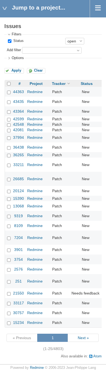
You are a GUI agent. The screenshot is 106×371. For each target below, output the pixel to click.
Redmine (35, 92)
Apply (16, 70)
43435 (18, 101)
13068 (18, 206)
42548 (18, 124)
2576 (18, 269)
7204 (18, 237)
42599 (18, 119)
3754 (18, 259)
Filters (16, 34)
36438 (18, 147)
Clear (38, 70)
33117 (18, 303)
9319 (18, 216)
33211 (18, 164)
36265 (18, 155)
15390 (18, 198)
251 (18, 281)
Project (36, 83)
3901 (18, 249)
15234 (18, 322)
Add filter (14, 50)
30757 (18, 313)
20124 (18, 191)
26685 (18, 179)
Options (18, 58)
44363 (18, 92)
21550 (18, 293)
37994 (18, 137)
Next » (83, 338)
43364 (18, 111)
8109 (18, 225)
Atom (97, 356)
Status (18, 41)
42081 (18, 130)
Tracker (59, 83)
